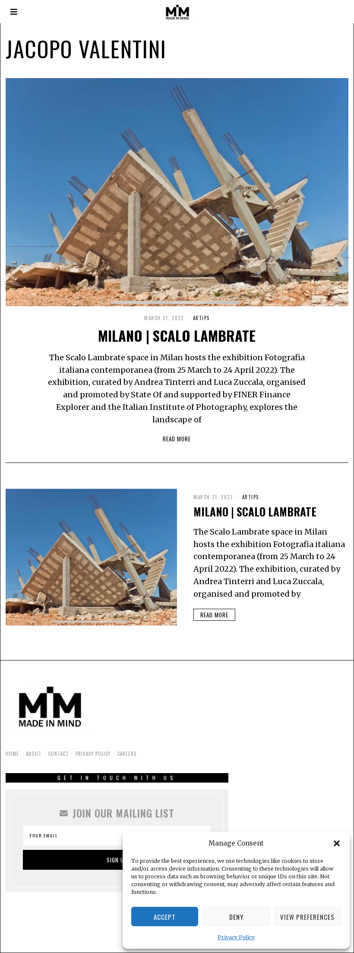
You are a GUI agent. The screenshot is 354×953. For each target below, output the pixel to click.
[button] (336, 843)
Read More (177, 438)
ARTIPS (201, 318)
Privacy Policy (236, 937)
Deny (236, 917)
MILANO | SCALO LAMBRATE (177, 335)
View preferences (307, 917)
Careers (126, 753)
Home (12, 753)
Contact (58, 753)
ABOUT (33, 753)
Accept (165, 917)
